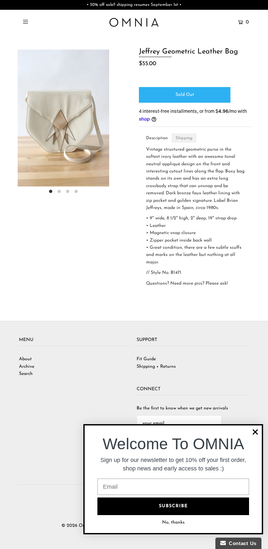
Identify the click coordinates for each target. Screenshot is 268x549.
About (25, 359)
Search (26, 373)
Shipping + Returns (156, 366)
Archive (26, 366)
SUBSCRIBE (173, 506)
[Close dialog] (255, 432)
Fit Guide (146, 359)
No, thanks (173, 522)
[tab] (157, 138)
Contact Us (241, 543)
